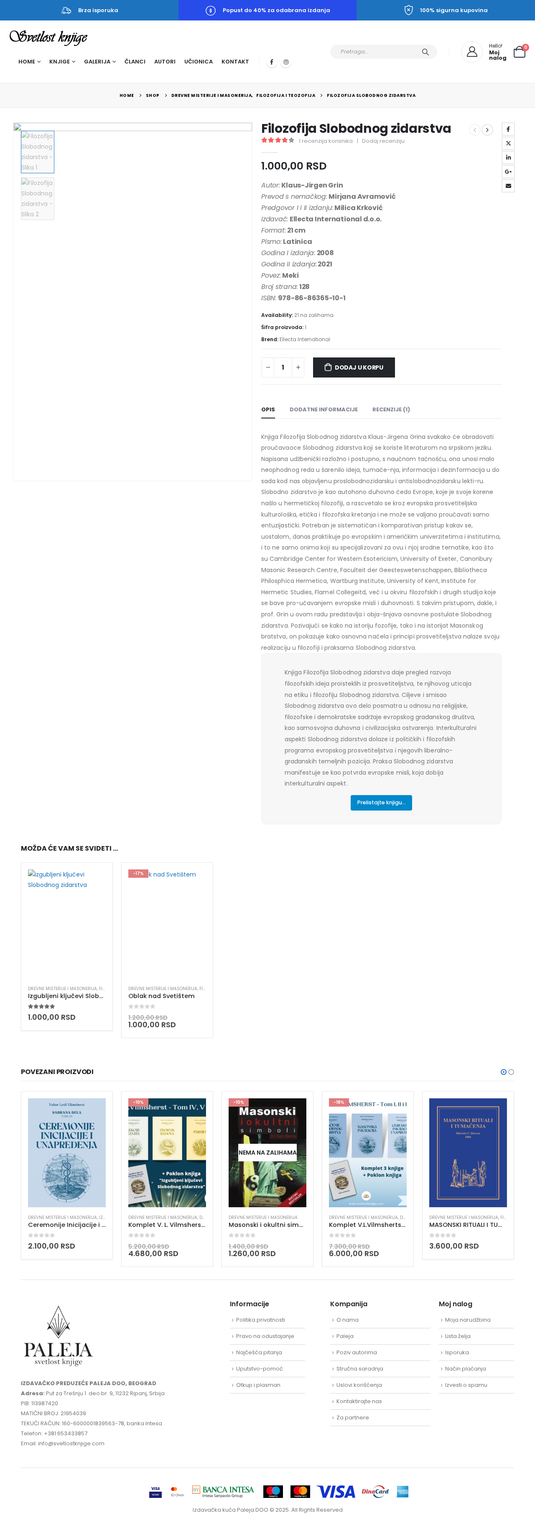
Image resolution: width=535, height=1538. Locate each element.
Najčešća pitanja (259, 1352)
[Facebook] (272, 62)
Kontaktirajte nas (359, 1401)
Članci (135, 62)
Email (508, 186)
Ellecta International (305, 339)
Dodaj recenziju (383, 141)
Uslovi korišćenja (359, 1385)
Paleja (345, 1336)
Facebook (508, 129)
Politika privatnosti (260, 1320)
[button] (14, 302)
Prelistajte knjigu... (381, 802)
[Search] (425, 52)
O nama (347, 1320)
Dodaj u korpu (359, 367)
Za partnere (352, 1417)
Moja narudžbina (468, 1320)
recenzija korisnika (326, 141)
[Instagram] (286, 62)
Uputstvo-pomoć (259, 1369)
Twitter (508, 143)
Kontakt (235, 62)
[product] (67, 924)
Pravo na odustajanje (265, 1336)
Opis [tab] (268, 409)
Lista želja (458, 1336)
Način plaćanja (465, 1369)
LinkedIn (508, 157)
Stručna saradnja (359, 1369)
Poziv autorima (356, 1352)
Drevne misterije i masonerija (62, 989)
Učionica (198, 62)
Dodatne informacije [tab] (324, 409)
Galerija (97, 62)
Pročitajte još (292, 1112)
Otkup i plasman (258, 1385)
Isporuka (457, 1352)
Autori (165, 62)
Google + (508, 171)
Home (26, 62)
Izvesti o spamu (466, 1385)
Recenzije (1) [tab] (391, 409)
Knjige (59, 62)
